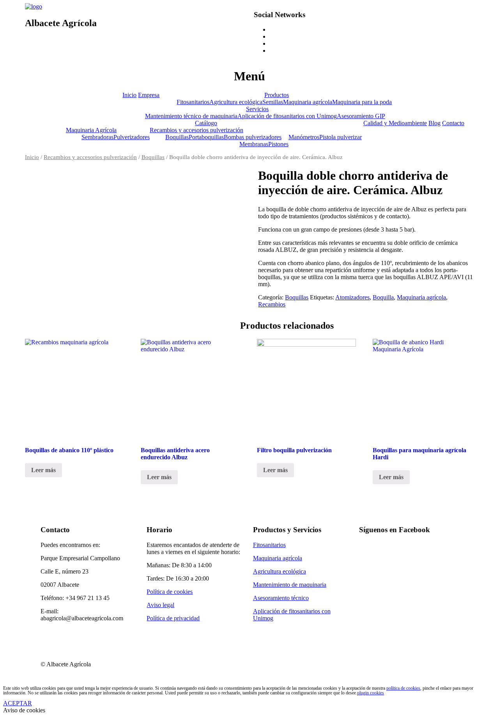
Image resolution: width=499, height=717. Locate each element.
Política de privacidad (173, 618)
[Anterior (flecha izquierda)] (13, 358)
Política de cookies (170, 591)
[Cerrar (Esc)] (490, 8)
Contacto (453, 123)
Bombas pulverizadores (252, 137)
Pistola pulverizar (340, 137)
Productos (276, 95)
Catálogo (206, 123)
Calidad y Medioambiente (395, 123)
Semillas (272, 102)
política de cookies (403, 688)
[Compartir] (473, 8)
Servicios (257, 109)
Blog (434, 123)
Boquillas (177, 137)
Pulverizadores (131, 137)
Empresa (148, 95)
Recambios (271, 304)
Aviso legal (160, 605)
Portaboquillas (206, 137)
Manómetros (303, 137)
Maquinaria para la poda (362, 102)
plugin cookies (370, 693)
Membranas (253, 144)
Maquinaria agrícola (307, 102)
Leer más (43, 470)
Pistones (278, 144)
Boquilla (383, 297)
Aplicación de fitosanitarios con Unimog (287, 116)
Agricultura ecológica (235, 102)
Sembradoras (97, 137)
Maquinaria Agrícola (91, 130)
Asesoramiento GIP (361, 116)
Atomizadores (352, 297)
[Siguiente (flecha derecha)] (485, 358)
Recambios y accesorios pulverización (196, 130)
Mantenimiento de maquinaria (289, 584)
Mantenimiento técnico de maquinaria (191, 116)
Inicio (129, 95)
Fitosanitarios (193, 102)
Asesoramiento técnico (281, 598)
